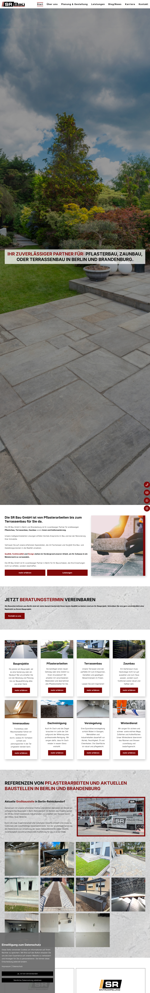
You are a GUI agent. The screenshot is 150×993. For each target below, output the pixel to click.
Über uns (52, 4)
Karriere (130, 4)
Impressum (6, 966)
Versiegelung (93, 723)
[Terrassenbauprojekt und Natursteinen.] (22, 894)
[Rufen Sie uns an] (147, 485)
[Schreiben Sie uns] (147, 493)
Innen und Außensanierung (54, 530)
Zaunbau (129, 663)
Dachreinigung (57, 723)
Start (40, 4)
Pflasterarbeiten (57, 663)
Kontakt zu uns (14, 616)
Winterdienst (129, 723)
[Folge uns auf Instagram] (147, 508)
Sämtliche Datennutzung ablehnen (28, 980)
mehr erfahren (25, 573)
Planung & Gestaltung (74, 4)
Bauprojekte (21, 663)
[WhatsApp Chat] (147, 500)
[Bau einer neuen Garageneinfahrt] (57, 894)
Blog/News (115, 4)
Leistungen (98, 4)
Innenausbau (21, 723)
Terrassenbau (93, 663)
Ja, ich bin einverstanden (27, 974)
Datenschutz (17, 966)
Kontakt (143, 4)
